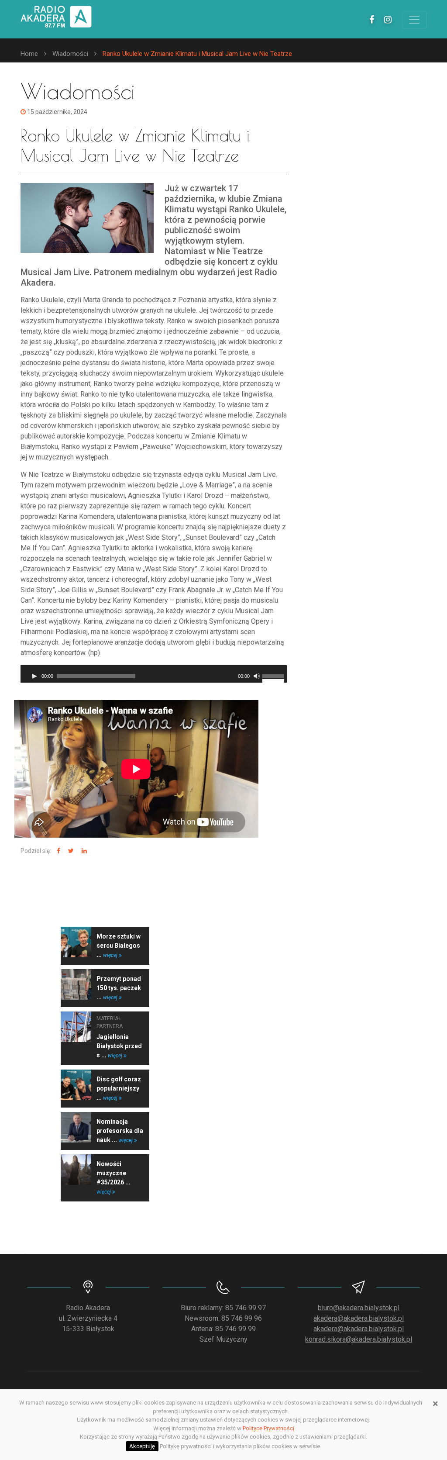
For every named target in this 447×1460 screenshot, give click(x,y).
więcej (111, 955)
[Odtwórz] (34, 676)
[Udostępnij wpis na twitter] (70, 851)
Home (29, 54)
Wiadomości (70, 54)
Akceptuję (142, 1446)
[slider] (274, 675)
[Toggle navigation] (414, 19)
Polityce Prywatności (268, 1428)
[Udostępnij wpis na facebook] (57, 851)
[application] (154, 674)
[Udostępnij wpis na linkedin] (83, 851)
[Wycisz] (256, 676)
